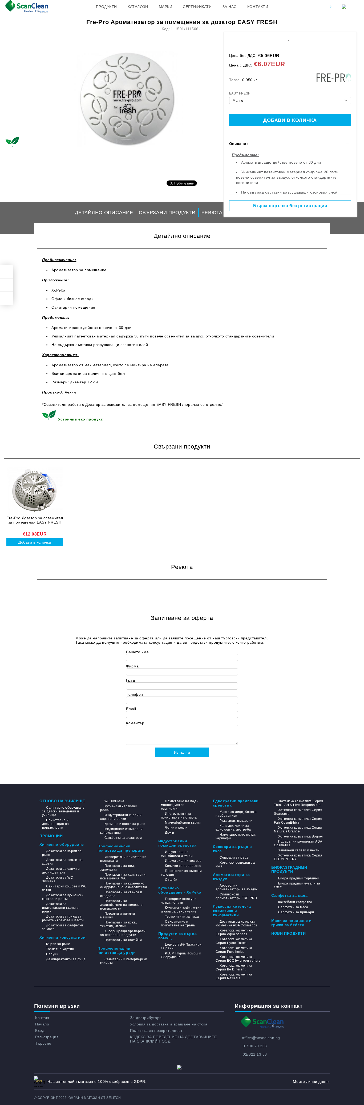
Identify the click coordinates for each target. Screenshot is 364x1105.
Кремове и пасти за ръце (124, 824)
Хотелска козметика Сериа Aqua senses (234, 932)
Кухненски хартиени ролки (118, 808)
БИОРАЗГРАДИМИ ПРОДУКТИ (289, 869)
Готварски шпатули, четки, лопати (179, 901)
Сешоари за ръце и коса (232, 848)
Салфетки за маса (289, 895)
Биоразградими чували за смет (297, 885)
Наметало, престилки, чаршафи (236, 836)
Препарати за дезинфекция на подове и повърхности (121, 904)
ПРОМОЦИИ (51, 836)
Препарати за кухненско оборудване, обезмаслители (123, 885)
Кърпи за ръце (58, 944)
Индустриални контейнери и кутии (177, 854)
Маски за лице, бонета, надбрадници (237, 813)
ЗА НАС (230, 7)
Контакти (257, 7)
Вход (39, 1030)
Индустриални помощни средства (177, 843)
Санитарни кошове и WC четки (64, 888)
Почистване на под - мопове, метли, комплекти (180, 805)
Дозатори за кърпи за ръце (62, 853)
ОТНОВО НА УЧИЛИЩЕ (62, 801)
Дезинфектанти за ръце (66, 959)
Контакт (42, 1018)
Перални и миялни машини (117, 915)
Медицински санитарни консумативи (121, 831)
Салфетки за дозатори (123, 838)
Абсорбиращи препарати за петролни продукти (122, 933)
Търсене (43, 1043)
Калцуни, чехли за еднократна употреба (233, 827)
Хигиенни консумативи (62, 937)
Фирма (132, 666)
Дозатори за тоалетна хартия (62, 862)
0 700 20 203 (255, 1046)
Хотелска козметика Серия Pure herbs (234, 950)
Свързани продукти (167, 212)
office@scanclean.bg (261, 1038)
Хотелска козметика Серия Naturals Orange (298, 829)
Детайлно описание (104, 212)
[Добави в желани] (288, 38)
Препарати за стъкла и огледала (121, 894)
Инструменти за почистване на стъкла (179, 815)
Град (130, 680)
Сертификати (197, 7)
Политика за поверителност (156, 1030)
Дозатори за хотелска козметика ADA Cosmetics (236, 923)
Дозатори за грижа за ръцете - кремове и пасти (63, 918)
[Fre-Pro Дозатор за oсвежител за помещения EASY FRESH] (34, 491)
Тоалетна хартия (60, 949)
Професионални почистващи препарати (121, 848)
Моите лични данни (311, 1081)
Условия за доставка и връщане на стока (168, 1024)
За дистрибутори (145, 1018)
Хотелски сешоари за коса (235, 864)
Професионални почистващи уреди (117, 950)
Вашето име (137, 652)
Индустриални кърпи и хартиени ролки (120, 817)
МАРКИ (165, 7)
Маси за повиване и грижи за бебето (291, 922)
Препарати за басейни (123, 940)
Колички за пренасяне (183, 866)
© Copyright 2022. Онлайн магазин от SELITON (77, 1098)
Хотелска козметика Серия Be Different (234, 967)
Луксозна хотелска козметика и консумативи (232, 910)
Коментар (135, 723)
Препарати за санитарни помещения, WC (122, 876)
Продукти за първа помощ (177, 935)
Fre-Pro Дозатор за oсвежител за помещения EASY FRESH (34, 520)
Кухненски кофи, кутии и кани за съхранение (181, 909)
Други (169, 833)
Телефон (134, 694)
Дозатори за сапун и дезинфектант (61, 870)
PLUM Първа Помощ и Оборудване (181, 955)
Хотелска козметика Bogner (300, 836)
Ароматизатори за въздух (231, 876)
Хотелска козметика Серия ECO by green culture (238, 958)
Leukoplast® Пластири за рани (181, 946)
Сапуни (52, 954)
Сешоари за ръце (234, 857)
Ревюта (212, 212)
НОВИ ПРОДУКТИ (288, 933)
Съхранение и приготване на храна (178, 923)
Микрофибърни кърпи (183, 822)
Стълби (171, 880)
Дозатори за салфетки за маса (62, 927)
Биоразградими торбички (298, 878)
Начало (42, 1024)
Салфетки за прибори (296, 912)
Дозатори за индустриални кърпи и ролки (60, 907)
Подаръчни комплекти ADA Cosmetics (298, 843)
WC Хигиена (114, 801)
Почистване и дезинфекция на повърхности (55, 823)
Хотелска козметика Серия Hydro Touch (234, 941)
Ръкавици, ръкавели (236, 821)
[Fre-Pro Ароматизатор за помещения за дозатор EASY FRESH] (127, 99)
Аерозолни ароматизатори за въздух (237, 887)
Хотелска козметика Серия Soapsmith (298, 812)
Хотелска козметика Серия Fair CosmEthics (298, 820)
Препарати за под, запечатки (117, 867)
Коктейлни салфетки (295, 902)
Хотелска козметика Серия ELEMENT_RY (298, 857)
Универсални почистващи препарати (123, 859)
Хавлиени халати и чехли (298, 850)
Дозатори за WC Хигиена (57, 879)
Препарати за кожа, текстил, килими (118, 924)
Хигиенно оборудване (61, 844)
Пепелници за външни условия (181, 872)
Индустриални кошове (183, 861)
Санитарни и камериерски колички (123, 961)
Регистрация (47, 1037)
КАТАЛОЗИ (138, 7)
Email (131, 709)
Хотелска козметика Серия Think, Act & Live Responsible (298, 803)
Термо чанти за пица (182, 916)
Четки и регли (176, 827)
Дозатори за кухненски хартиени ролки (62, 897)
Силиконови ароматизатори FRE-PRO (236, 896)
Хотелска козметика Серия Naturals (234, 976)
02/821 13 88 (255, 1054)
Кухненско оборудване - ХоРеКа (179, 890)
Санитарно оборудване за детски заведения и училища (63, 811)
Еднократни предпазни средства (236, 803)
